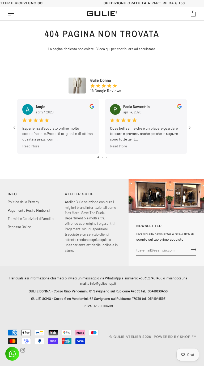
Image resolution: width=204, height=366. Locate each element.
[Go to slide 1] (98, 157)
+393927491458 (150, 278)
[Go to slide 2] (102, 157)
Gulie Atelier (127, 337)
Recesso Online (19, 226)
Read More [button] (30, 146)
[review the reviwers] (92, 106)
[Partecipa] (192, 249)
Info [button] (12, 194)
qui (108, 48)
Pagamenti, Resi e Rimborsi (29, 210)
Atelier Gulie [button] (79, 194)
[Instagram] (22, 350)
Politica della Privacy (23, 201)
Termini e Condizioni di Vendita (31, 218)
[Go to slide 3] (106, 157)
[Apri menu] (16, 13)
